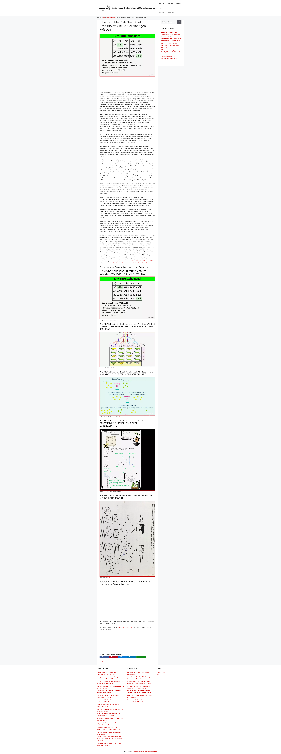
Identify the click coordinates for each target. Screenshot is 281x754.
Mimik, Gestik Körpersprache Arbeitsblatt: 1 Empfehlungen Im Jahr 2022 (170, 45)
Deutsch (178, 3)
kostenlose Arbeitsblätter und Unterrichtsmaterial (144, 751)
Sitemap (159, 675)
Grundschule (170, 3)
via (119, 320)
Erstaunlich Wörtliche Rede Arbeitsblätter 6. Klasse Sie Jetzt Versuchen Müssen (170, 34)
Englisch (161, 8)
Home (104, 17)
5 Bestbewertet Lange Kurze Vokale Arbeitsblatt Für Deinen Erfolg (134, 261)
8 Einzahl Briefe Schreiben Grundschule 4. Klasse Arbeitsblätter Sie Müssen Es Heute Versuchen (109, 738)
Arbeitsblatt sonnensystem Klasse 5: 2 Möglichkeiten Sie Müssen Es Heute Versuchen (171, 52)
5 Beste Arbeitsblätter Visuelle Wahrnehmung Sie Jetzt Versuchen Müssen (128, 263)
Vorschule (161, 3)
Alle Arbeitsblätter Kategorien (166, 12)
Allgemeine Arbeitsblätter (111, 17)
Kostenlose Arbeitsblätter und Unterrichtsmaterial (134, 8)
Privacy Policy (161, 672)
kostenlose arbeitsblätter (126, 627)
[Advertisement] (127, 84)
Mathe (167, 8)
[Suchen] (179, 22)
